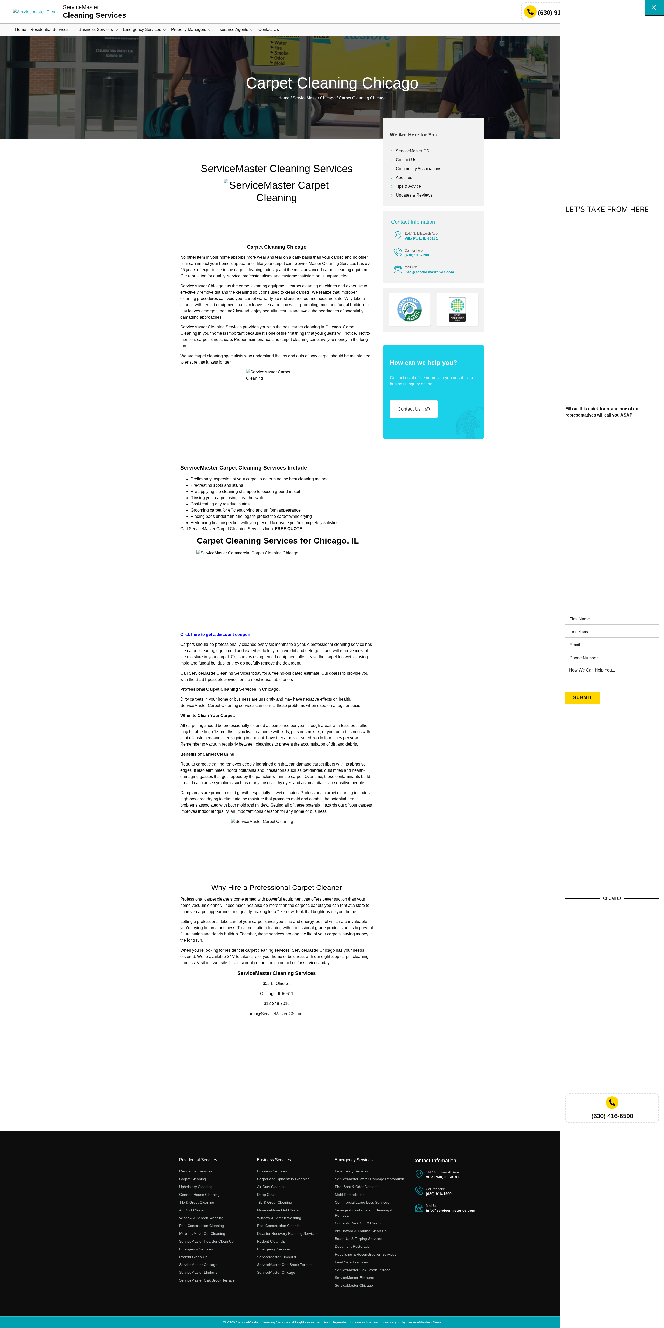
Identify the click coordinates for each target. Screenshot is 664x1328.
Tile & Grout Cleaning (196, 1202)
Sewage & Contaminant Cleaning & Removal (363, 1212)
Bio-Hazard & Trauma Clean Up (361, 1231)
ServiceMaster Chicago (314, 98)
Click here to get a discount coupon (215, 634)
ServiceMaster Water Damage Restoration (369, 1179)
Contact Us (409, 409)
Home (283, 98)
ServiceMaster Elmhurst (198, 1272)
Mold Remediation (350, 1194)
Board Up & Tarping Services (358, 1239)
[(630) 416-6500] (612, 1102)
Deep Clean (266, 1194)
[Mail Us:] (398, 269)
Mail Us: (411, 267)
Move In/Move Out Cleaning (202, 1233)
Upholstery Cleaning (195, 1187)
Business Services (274, 1160)
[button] (52, 29)
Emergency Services (196, 1249)
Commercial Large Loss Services (362, 1202)
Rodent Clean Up (193, 1257)
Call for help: (414, 250)
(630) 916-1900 (559, 12)
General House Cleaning (199, 1194)
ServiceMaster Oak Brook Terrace (207, 1280)
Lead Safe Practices (351, 1262)
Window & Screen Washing (201, 1218)
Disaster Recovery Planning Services (287, 1233)
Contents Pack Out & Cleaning (360, 1223)
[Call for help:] (398, 252)
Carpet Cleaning (192, 1179)
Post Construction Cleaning (201, 1226)
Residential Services (198, 1160)
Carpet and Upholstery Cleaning (283, 1179)
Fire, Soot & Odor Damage (357, 1187)
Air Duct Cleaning (193, 1210)
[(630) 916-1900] (530, 11)
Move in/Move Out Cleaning (280, 1210)
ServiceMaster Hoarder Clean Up (206, 1241)
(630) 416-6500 (612, 1115)
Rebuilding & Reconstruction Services (365, 1254)
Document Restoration (353, 1246)
